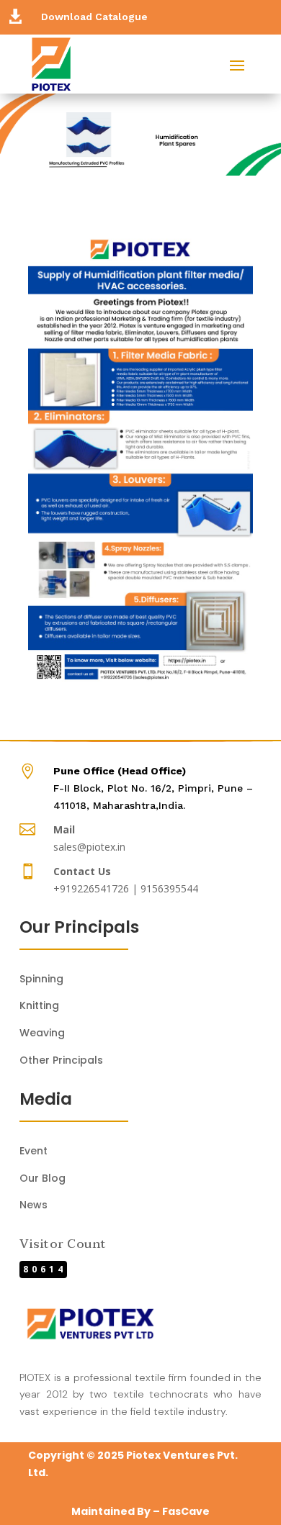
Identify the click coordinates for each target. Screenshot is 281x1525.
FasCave (186, 1511)
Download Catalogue (94, 16)
